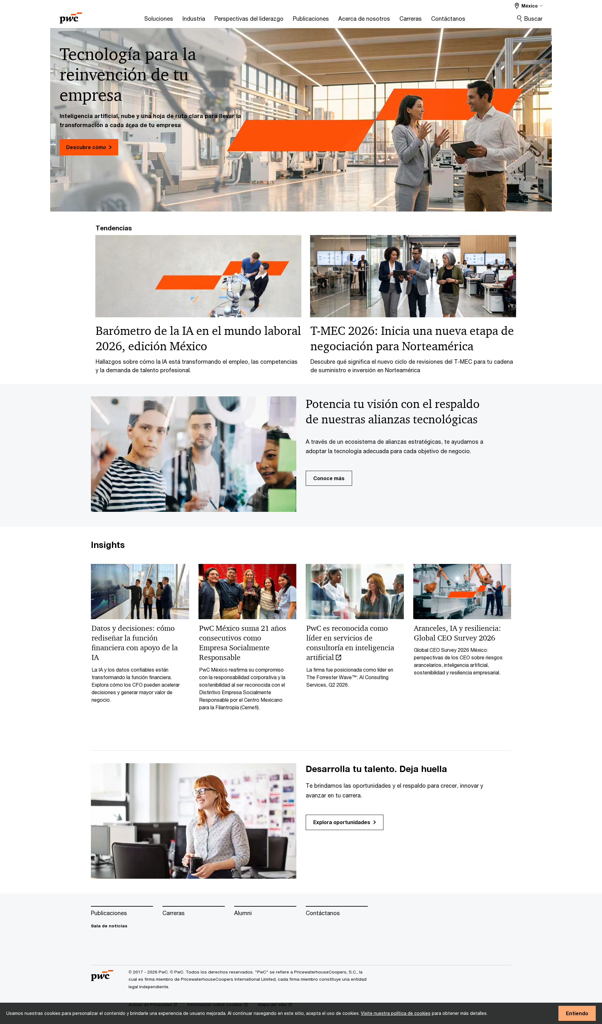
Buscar (533, 18)
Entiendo (577, 1013)
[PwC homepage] (71, 15)
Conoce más (329, 478)
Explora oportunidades (341, 822)
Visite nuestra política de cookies (395, 1013)
